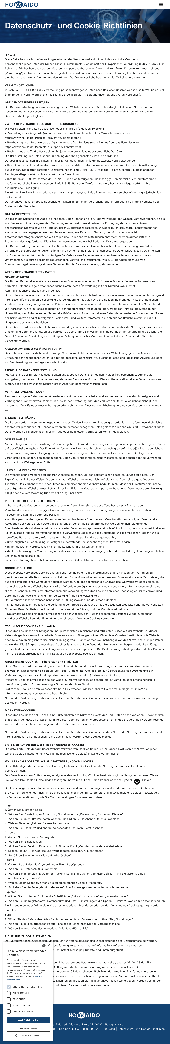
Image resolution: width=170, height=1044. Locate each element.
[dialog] (28, 991)
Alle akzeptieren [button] (28, 1019)
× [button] (48, 945)
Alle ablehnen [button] (28, 1028)
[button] (28, 1035)
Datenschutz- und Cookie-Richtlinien (141, 1029)
